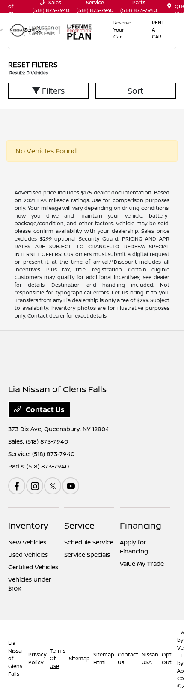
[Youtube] (70, 485)
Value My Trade (142, 563)
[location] (169, 6)
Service (79, 525)
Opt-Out (168, 658)
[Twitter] (52, 485)
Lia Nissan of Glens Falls (16, 658)
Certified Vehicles (33, 567)
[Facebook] (16, 485)
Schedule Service (88, 542)
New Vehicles (27, 542)
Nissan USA (150, 658)
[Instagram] (34, 485)
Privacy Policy (37, 658)
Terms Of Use (57, 658)
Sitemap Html (103, 658)
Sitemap (79, 658)
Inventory (28, 525)
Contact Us (44, 409)
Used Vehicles (28, 554)
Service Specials (87, 554)
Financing (140, 525)
